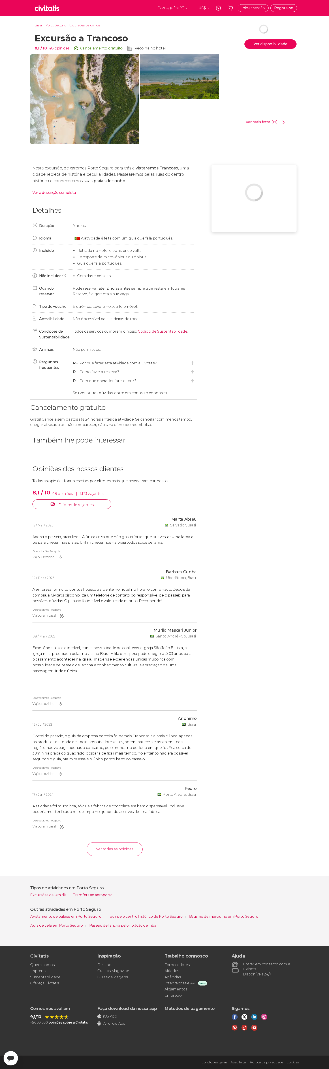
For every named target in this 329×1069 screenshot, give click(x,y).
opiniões (62, 48)
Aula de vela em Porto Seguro (57, 925)
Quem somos (42, 965)
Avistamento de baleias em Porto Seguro (66, 916)
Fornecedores (177, 965)
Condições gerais (214, 1062)
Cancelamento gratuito (101, 48)
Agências (172, 977)
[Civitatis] (47, 8)
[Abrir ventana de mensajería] (11, 1058)
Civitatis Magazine (113, 971)
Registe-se (283, 8)
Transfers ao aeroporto (93, 895)
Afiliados (171, 971)
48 (51, 48)
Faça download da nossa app (127, 1008)
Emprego (173, 995)
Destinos (105, 965)
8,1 (41, 48)
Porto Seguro (55, 25)
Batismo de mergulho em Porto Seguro (224, 916)
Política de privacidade (266, 1062)
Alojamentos (175, 989)
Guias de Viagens (112, 977)
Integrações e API (180, 983)
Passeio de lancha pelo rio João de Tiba (122, 925)
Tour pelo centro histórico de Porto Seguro (146, 916)
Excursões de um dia (84, 25)
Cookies (292, 1062)
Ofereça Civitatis (44, 983)
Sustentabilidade (45, 977)
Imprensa (38, 971)
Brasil (38, 25)
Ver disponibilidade (270, 44)
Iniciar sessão (253, 8)
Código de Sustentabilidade (162, 331)
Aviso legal (238, 1062)
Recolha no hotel (150, 48)
